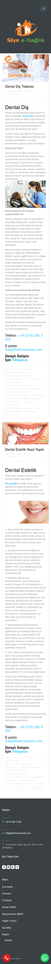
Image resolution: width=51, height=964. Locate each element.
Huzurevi (6, 893)
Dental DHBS (9, 907)
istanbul (8, 787)
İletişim (5, 934)
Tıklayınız (19, 359)
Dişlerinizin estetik (27, 780)
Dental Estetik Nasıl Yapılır (17, 395)
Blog (29, 91)
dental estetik (11, 389)
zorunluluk (37, 787)
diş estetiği (10, 402)
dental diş (27, 376)
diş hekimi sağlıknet (13, 411)
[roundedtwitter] (13, 867)
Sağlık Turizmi (9, 920)
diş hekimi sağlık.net (14, 777)
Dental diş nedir (34, 379)
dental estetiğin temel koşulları (19, 385)
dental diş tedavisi (13, 382)
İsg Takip (6, 927)
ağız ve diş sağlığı (24, 369)
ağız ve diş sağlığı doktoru (17, 372)
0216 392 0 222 (14, 821)
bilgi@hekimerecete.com (24, 349)
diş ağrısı (14, 398)
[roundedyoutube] (17, 867)
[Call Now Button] (7, 958)
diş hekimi (29, 402)
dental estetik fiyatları (15, 392)
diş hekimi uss (11, 780)
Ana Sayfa (7, 886)
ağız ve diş (9, 369)
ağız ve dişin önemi (13, 376)
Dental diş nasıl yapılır (15, 379)
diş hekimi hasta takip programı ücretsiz (23, 408)
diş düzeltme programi (30, 398)
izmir (17, 787)
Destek (8, 940)
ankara (8, 761)
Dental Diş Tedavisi (19, 86)
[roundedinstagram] (8, 867)
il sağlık (28, 783)
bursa (16, 761)
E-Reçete (7, 900)
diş (6, 398)
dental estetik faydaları (30, 389)
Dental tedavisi (37, 395)
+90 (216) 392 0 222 (24, 337)
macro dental (11, 415)
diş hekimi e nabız (12, 405)
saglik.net (25, 787)
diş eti (20, 402)
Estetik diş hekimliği (14, 783)
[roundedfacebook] (4, 867)
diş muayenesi (30, 411)
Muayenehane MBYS (12, 914)
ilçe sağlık (38, 783)
